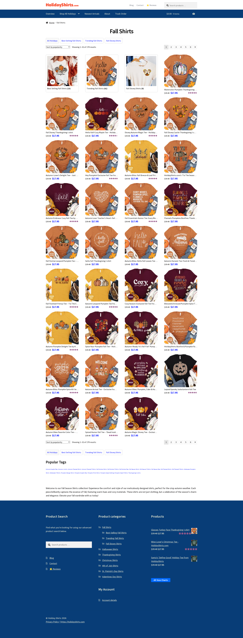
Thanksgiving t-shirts (134, 473)
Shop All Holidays (68, 13)
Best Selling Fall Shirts (71, 40)
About (107, 13)
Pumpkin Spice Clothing (107, 473)
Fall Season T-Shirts (145, 469)
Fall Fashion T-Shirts (113, 469)
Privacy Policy (52, 621)
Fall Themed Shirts (166, 469)
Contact (140, 5)
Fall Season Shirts (134, 469)
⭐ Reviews (151, 5)
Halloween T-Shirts (55, 473)
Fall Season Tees (155, 469)
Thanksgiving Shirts (111, 554)
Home (51, 22)
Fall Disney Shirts (113, 40)
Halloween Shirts (110, 549)
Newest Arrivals (92, 13)
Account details (109, 600)
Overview (50, 13)
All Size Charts (161, 580)
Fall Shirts (106, 527)
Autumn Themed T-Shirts (89, 469)
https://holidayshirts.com (73, 621)
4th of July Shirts (110, 565)
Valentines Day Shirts (112, 576)
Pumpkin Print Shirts (94, 473)
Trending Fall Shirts (93, 40)
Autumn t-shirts (62, 469)
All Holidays (52, 40)
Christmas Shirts (110, 560)
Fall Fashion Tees (124, 469)
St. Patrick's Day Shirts (112, 571)
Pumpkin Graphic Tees (81, 473)
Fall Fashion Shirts (101, 469)
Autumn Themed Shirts (74, 469)
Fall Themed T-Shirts (178, 469)
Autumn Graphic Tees (52, 469)
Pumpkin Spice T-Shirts (121, 473)
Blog (131, 5)
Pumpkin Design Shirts (67, 473)
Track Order (120, 13)
